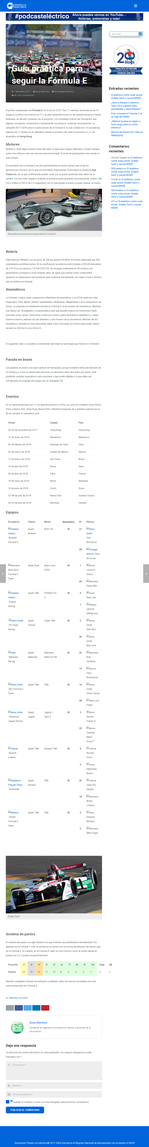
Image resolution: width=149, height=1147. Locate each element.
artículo (53, 981)
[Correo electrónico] (49, 1137)
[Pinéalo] (45, 1008)
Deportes (13, 998)
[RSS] (92, 1137)
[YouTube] (78, 1137)
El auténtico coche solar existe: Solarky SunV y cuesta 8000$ (126, 161)
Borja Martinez (42, 91)
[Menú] (135, 5)
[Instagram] (85, 1137)
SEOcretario (117, 168)
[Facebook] (56, 1137)
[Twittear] (28, 1008)
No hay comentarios (24, 95)
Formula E (23, 998)
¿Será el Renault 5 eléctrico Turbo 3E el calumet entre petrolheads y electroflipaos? (126, 106)
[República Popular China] (15, 785)
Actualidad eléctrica (64, 91)
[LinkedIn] (70, 1137)
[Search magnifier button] (140, 34)
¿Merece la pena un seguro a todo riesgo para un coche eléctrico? (125, 124)
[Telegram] (100, 1137)
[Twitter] (63, 1137)
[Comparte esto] (19, 1008)
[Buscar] (142, 6)
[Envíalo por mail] (10, 1008)
